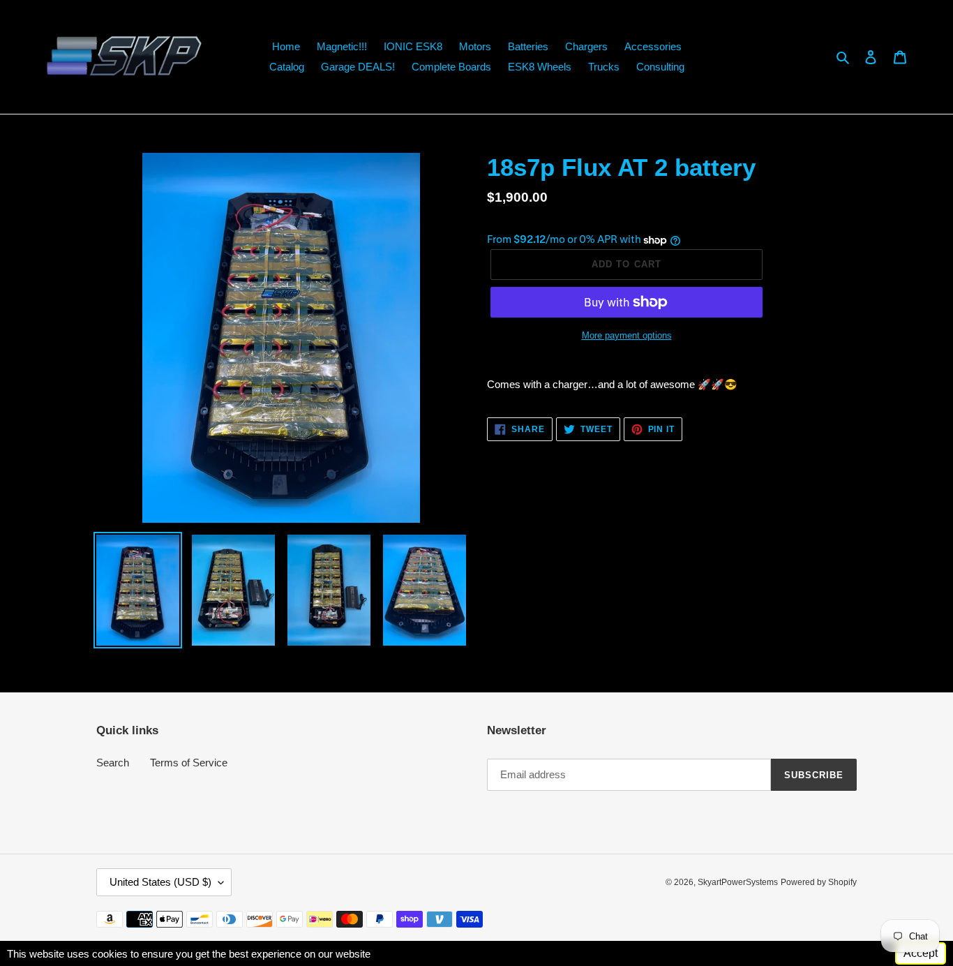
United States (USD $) (160, 882)
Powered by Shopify (819, 882)
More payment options (627, 335)
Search (112, 762)
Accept (920, 953)
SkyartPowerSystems (738, 882)
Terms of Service (188, 762)
